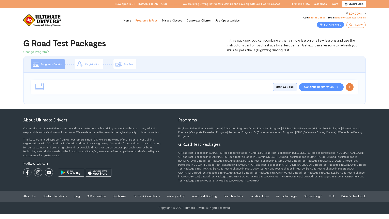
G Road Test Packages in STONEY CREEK (328, 176)
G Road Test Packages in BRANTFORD (302, 157)
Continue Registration (319, 86)
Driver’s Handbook (353, 196)
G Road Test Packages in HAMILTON (227, 164)
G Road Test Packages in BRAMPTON (200, 157)
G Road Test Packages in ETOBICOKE (267, 160)
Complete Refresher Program (208, 132)
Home (127, 20)
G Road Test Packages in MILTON (285, 168)
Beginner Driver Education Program (200, 128)
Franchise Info (233, 196)
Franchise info (301, 3)
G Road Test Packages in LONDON (334, 164)
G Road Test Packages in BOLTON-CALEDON (335, 152)
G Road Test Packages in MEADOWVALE (238, 168)
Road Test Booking (204, 196)
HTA (331, 196)
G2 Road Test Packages (296, 128)
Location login (259, 196)
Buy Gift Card (332, 24)
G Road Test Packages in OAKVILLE (314, 172)
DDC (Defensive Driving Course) (316, 132)
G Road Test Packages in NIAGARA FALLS (217, 172)
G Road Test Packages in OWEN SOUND (225, 176)
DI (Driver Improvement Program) (274, 132)
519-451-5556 (317, 17)
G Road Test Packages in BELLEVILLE (283, 152)
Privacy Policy (176, 196)
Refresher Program (240, 132)
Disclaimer (119, 196)
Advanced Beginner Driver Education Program (252, 128)
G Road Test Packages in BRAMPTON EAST (251, 157)
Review (358, 24)
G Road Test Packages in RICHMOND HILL (276, 176)
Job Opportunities (227, 20)
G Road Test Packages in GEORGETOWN (316, 160)
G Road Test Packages (327, 128)
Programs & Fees (147, 20)
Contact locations (55, 196)
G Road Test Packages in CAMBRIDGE (220, 160)
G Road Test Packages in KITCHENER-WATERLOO (281, 164)
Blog (77, 196)
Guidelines (320, 3)
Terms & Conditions (146, 196)
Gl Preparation (96, 196)
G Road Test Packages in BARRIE (240, 152)
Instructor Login (286, 196)
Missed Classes (172, 20)
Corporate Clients (199, 20)
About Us (29, 196)
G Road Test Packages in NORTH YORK (267, 172)
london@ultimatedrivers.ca (350, 17)
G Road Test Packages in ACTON (198, 152)
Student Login (355, 4)
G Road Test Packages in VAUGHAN (238, 180)
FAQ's (334, 3)
